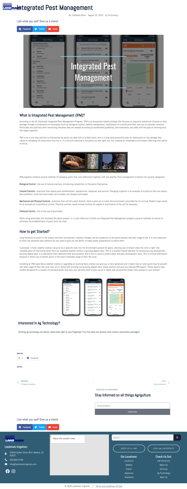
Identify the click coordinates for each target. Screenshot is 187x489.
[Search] (177, 437)
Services (130, 6)
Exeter (129, 468)
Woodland (129, 477)
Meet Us (144, 6)
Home (92, 6)
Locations (102, 6)
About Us (118, 6)
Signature (129, 473)
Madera (129, 464)
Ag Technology (111, 15)
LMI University (172, 6)
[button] (25, 29)
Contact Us (157, 6)
